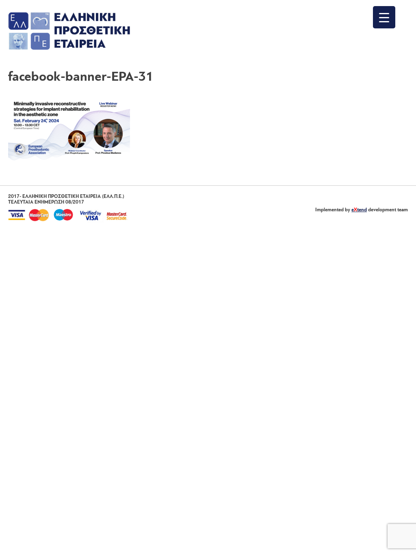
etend (359, 210)
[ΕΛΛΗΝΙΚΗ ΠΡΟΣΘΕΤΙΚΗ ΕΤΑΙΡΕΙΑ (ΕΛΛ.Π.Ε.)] (69, 48)
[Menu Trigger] (384, 17)
